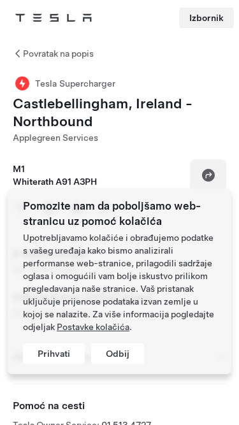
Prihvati (54, 354)
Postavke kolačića (93, 327)
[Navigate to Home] (53, 17)
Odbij (117, 354)
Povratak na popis (58, 53)
